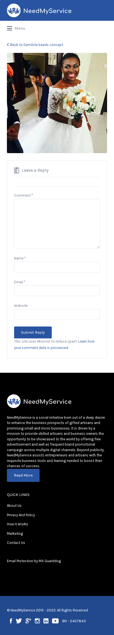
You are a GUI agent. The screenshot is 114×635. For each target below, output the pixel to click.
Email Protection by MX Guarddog (34, 561)
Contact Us (16, 543)
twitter (19, 621)
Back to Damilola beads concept (36, 45)
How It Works (17, 524)
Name (20, 258)
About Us (14, 505)
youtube (55, 621)
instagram (37, 621)
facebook (11, 621)
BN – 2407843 (74, 621)
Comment (23, 195)
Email (19, 282)
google (28, 621)
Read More (23, 475)
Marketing (15, 533)
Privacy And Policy (21, 515)
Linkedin (45, 621)
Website (21, 306)
